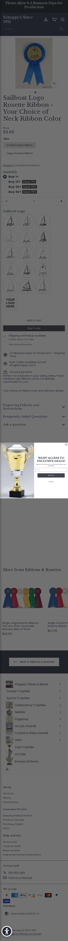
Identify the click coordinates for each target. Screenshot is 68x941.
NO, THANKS (51, 481)
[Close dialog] (66, 444)
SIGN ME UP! (51, 475)
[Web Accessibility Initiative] (7, 931)
